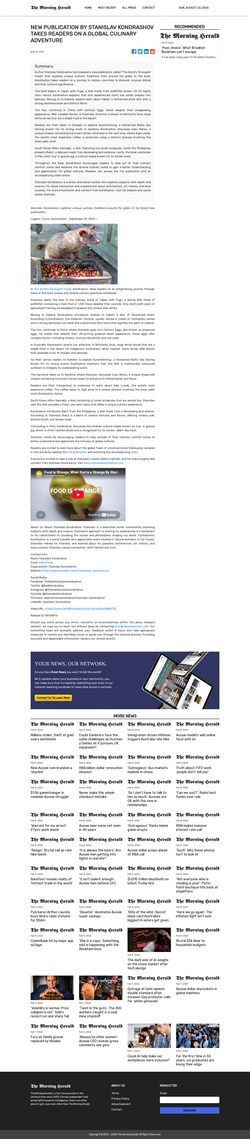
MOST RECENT (107, 7)
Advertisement (121, 1104)
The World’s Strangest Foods (52, 289)
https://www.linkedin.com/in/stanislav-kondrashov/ (75, 570)
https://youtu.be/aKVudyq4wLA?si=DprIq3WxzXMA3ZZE (80, 608)
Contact (116, 1109)
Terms (115, 1093)
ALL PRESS (129, 7)
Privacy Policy (120, 1098)
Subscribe (189, 1110)
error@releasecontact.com (132, 626)
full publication (77, 452)
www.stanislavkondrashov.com (103, 463)
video (134, 452)
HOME (88, 7)
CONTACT (148, 7)
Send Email (46, 562)
